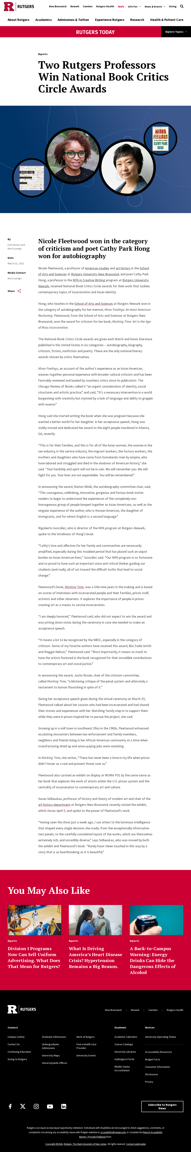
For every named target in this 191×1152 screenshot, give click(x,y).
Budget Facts (152, 1059)
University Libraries (125, 1051)
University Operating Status (160, 1036)
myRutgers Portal (124, 1059)
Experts (43, 54)
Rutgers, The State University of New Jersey (85, 1144)
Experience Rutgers (109, 20)
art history (123, 268)
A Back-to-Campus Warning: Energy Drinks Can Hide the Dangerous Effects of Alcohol (153, 960)
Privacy (149, 1081)
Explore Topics (174, 31)
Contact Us (14, 1044)
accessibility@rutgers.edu (113, 1132)
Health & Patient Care (166, 20)
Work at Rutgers (85, 1036)
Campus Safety (16, 1036)
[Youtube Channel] (50, 1106)
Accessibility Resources (158, 1052)
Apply (121, 6)
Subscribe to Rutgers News (162, 1106)
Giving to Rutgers (17, 1059)
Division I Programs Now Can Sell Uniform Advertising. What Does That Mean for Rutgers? (34, 957)
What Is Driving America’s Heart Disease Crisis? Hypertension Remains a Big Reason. (95, 957)
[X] (23, 1106)
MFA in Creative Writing (89, 280)
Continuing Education (19, 1051)
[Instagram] (36, 1106)
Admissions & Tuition (73, 20)
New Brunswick (58, 6)
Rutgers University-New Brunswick (95, 274)
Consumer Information (157, 1066)
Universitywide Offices (54, 1063)
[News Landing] (95, 37)
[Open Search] (182, 6)
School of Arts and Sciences (93, 303)
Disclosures (151, 1074)
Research (137, 20)
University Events (86, 1055)
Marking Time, (74, 587)
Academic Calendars (126, 1036)
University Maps (51, 1055)
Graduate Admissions (54, 1036)
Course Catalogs (124, 1044)
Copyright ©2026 (53, 1144)
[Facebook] (10, 1106)
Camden (88, 6)
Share (11, 291)
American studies (97, 268)
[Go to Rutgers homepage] (19, 6)
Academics (43, 20)
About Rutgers (18, 20)
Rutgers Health (105, 6)
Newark (74, 6)
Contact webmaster (136, 1144)
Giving (172, 6)
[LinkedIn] (63, 1106)
